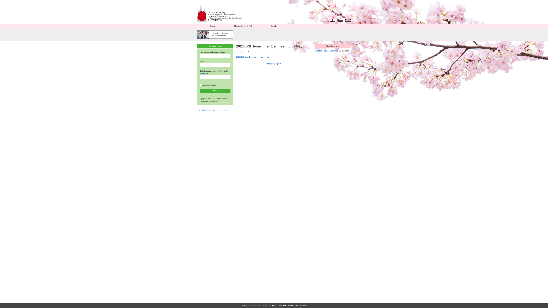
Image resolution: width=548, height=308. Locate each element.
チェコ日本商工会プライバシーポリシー (212, 110)
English (348, 20)
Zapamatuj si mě (209, 85)
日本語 (332, 20)
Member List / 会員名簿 (243, 26)
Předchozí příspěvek (274, 64)
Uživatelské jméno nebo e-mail (212, 52)
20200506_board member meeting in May (252, 57)
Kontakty (274, 26)
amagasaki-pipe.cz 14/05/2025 (327, 51)
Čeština (340, 20)
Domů (212, 26)
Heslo (202, 62)
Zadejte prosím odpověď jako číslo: (214, 71)
